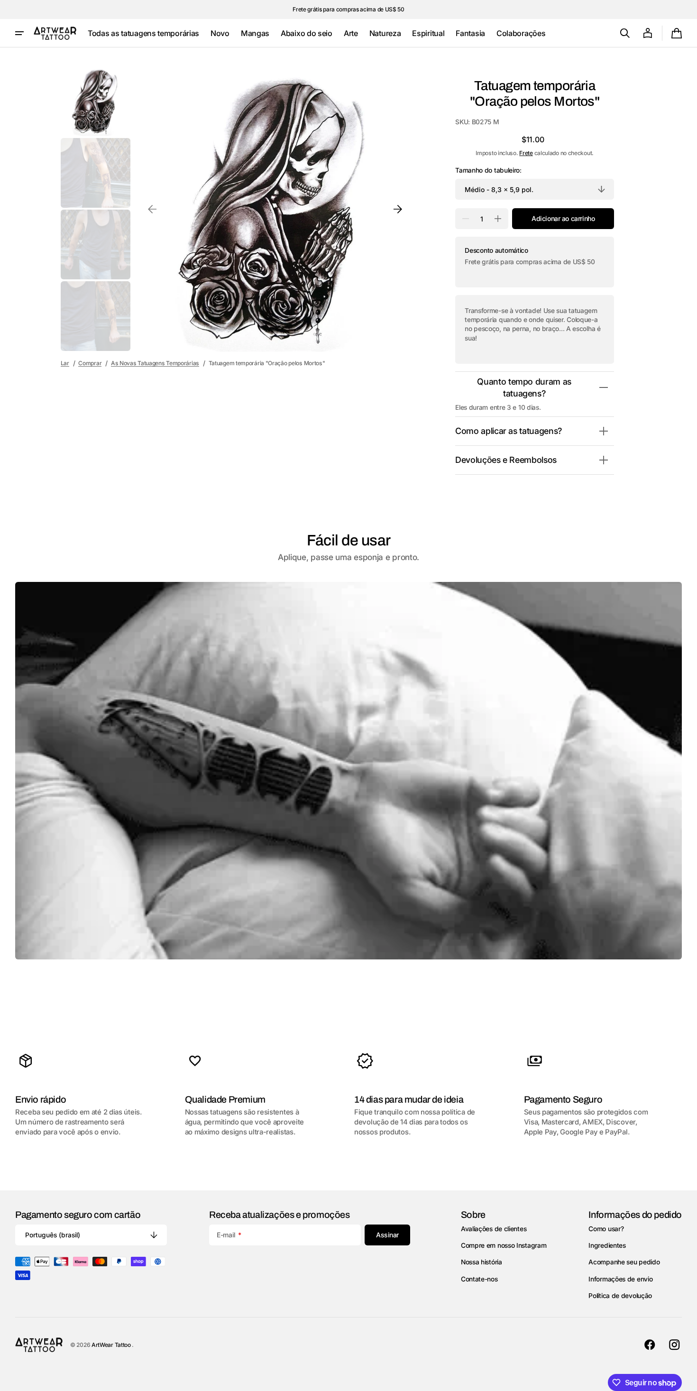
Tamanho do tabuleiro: (488, 170)
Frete (526, 153)
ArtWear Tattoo (112, 1344)
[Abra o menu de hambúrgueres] (19, 33)
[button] (624, 33)
